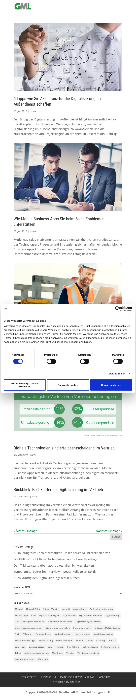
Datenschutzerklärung (77, 677)
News (33, 111)
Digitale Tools (69, 615)
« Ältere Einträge (25, 531)
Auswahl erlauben (68, 385)
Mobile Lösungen (64, 640)
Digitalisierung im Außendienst (30, 621)
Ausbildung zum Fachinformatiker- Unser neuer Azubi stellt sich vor (62, 553)
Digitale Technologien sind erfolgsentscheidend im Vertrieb (64, 447)
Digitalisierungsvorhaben (58, 627)
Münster (80, 640)
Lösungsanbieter (43, 634)
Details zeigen (117, 373)
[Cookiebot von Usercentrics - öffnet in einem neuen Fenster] (117, 308)
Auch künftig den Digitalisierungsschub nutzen (47, 578)
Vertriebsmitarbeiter (24, 659)
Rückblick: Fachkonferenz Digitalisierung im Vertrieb (58, 489)
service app (20, 646)
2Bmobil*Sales (33, 609)
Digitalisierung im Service (60, 621)
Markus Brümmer (62, 634)
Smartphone (73, 646)
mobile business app (103, 634)
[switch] (51, 361)
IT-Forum (27, 634)
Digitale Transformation (90, 615)
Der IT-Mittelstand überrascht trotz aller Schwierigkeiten (54, 565)
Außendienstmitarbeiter (101, 609)
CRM (33, 615)
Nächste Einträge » (109, 531)
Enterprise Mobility (82, 627)
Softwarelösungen (110, 646)
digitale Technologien (49, 615)
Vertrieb (70, 653)
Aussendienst (79, 609)
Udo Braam (57, 653)
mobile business (82, 634)
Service (112, 640)
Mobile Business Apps (25, 640)
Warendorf (43, 659)
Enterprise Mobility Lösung (107, 627)
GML (17, 634)
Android (66, 609)
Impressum (48, 677)
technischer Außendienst (36, 653)
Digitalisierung (112, 615)
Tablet (18, 653)
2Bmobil (19, 609)
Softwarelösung (90, 646)
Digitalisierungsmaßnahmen (28, 627)
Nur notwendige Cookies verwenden (24, 385)
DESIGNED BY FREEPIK (66, 682)
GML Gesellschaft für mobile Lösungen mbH (81, 692)
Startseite (29, 677)
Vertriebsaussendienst (88, 653)
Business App (21, 615)
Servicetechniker (56, 646)
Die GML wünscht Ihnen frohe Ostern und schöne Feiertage (55, 559)
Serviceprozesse (36, 646)
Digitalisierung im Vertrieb (88, 621)
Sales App (100, 640)
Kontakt (104, 677)
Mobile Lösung (46, 640)
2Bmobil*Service (51, 609)
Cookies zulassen (111, 385)
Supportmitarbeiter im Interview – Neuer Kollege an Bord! (55, 572)
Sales (90, 640)
